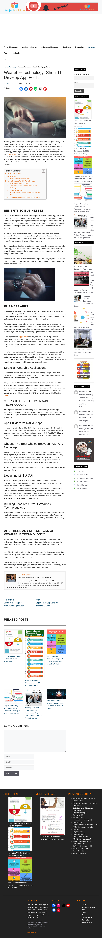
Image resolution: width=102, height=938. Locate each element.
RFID (6, 395)
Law (74, 829)
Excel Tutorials (82, 485)
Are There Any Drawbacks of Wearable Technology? (24, 197)
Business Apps (11, 176)
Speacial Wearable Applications (20, 178)
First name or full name (81, 74)
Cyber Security (83, 482)
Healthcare (77, 822)
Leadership (67, 47)
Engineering (79, 47)
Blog (83, 910)
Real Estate (77, 844)
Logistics (76, 832)
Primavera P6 (82, 475)
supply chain (23, 337)
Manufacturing (78, 834)
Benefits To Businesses (14, 173)
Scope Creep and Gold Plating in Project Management (12, 658)
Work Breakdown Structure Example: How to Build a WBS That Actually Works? (84, 178)
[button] (4, 59)
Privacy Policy (87, 915)
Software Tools (78, 848)
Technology (92, 47)
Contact (84, 912)
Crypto (75, 805)
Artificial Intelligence (29, 47)
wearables (12, 154)
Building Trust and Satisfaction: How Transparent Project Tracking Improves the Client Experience (33, 713)
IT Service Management (81, 827)
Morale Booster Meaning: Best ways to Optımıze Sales (83, 352)
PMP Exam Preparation (81, 839)
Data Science (82, 488)
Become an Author (88, 907)
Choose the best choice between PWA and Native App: (23, 187)
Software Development (81, 846)
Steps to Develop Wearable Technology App (21, 181)
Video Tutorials (78, 853)
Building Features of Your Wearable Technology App (25, 194)
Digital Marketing (79, 813)
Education (76, 815)
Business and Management (50, 47)
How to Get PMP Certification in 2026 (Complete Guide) (32, 682)
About (84, 905)
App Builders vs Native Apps (19, 183)
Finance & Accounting (81, 820)
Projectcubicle (87, 917)
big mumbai (83, 412)
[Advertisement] (51, 29)
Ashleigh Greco (9, 83)
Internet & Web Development (83, 825)
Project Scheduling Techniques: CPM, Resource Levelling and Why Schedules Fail (86, 401)
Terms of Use (87, 922)
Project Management (11, 47)
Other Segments (79, 836)
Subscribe (16, 53)
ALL (5, 53)
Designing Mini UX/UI (17, 190)
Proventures (83, 392)
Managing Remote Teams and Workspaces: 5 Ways (83, 301)
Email (75, 82)
